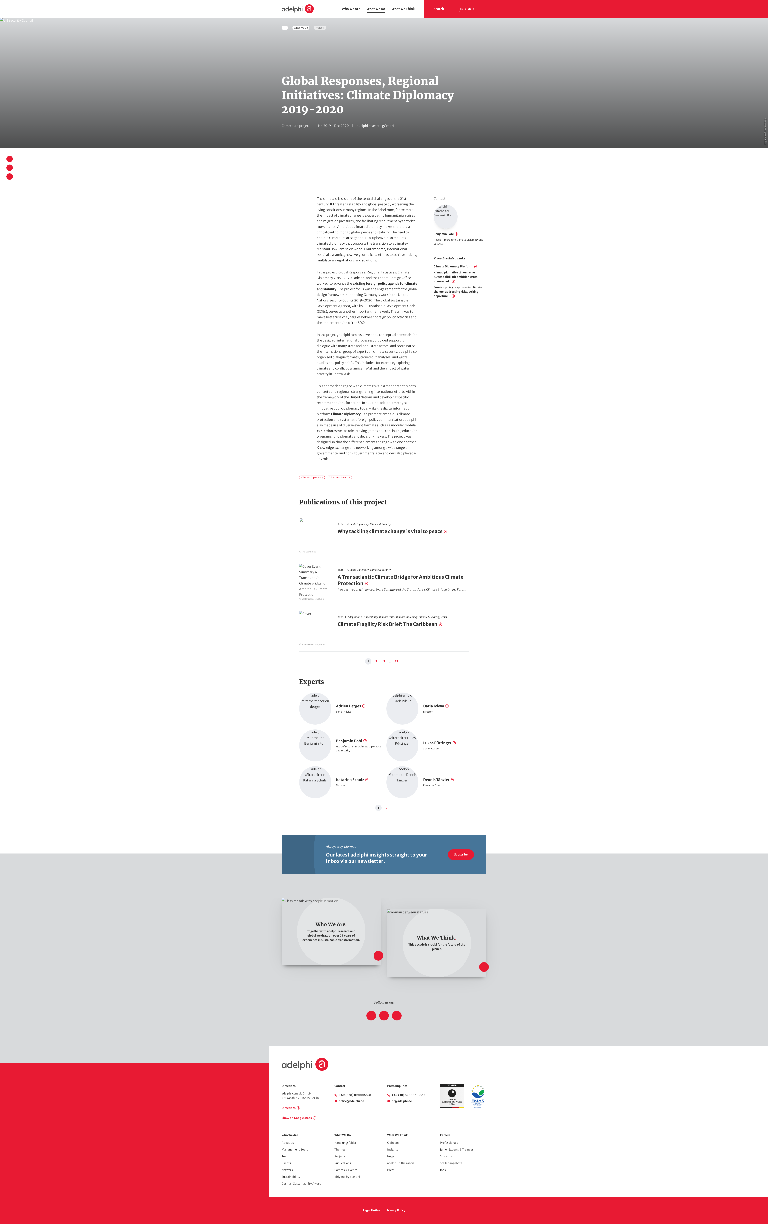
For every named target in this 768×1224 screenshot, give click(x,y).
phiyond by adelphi (347, 1177)
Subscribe (461, 854)
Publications (342, 1163)
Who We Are (351, 9)
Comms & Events (345, 1170)
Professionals (449, 1143)
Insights (392, 1149)
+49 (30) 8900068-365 (408, 1095)
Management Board (295, 1149)
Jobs (443, 1170)
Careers (445, 1135)
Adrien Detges (348, 706)
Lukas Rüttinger (437, 743)
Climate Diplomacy (346, 414)
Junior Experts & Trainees (457, 1149)
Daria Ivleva (433, 706)
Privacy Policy (395, 1210)
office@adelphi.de (351, 1101)
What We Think (403, 9)
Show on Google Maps (297, 1118)
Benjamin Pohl (444, 234)
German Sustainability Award (301, 1183)
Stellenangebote (451, 1163)
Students (446, 1156)
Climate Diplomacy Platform (453, 266)
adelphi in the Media (400, 1163)
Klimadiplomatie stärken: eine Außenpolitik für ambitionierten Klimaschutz (456, 277)
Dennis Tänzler (436, 779)
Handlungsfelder (345, 1143)
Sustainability (291, 1177)
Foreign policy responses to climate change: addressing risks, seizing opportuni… (458, 291)
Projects (339, 1156)
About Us (288, 1143)
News (390, 1156)
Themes (339, 1149)
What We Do (376, 9)
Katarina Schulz (350, 779)
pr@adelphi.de (402, 1101)
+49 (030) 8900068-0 (355, 1095)
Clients (286, 1163)
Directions (289, 1108)
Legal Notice (371, 1210)
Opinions (393, 1143)
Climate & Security (339, 477)
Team (285, 1156)
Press (391, 1170)
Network (287, 1170)
